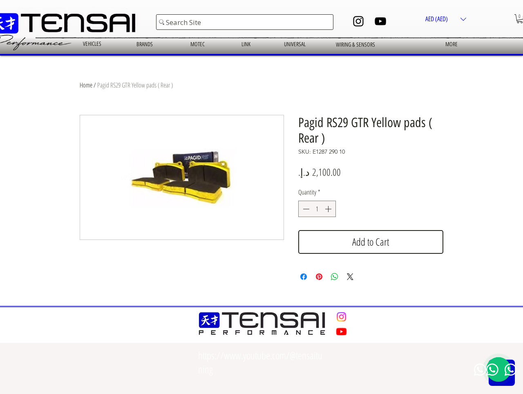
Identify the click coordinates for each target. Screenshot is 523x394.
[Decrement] (305, 209)
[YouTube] (380, 21)
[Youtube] (341, 331)
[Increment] (329, 209)
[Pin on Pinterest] (319, 277)
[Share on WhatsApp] (335, 277)
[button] (446, 19)
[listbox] (446, 19)
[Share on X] (350, 277)
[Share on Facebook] (303, 277)
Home (86, 85)
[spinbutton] (317, 209)
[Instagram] (358, 21)
